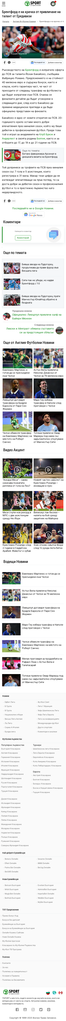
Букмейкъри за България (13, 924)
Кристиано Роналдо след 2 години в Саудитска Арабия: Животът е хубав (17, 547)
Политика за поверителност (14, 971)
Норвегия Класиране (10, 833)
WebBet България (46, 898)
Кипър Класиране (9, 811)
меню (4, 6)
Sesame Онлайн (45, 859)
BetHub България (12, 898)
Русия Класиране (9, 782)
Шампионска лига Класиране (46, 749)
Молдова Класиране (10, 828)
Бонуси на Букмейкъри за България (18, 928)
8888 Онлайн (43, 863)
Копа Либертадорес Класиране (47, 765)
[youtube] (25, 1010)
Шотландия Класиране (11, 778)
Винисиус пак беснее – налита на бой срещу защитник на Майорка (46, 515)
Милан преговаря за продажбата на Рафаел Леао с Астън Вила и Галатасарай (42, 662)
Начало (5, 21)
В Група (8, 710)
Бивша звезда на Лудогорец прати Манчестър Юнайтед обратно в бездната (41, 299)
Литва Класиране (9, 820)
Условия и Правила (10, 976)
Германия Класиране (10, 757)
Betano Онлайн (11, 859)
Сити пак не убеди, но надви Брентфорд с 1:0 (38, 282)
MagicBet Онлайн (12, 893)
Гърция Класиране (41, 792)
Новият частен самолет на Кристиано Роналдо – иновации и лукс (48, 482)
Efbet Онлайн (10, 863)
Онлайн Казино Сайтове (13, 932)
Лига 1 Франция (45, 706)
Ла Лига (8, 723)
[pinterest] (48, 1010)
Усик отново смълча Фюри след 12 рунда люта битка (48, 546)
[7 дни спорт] (33, 3)
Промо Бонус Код (10, 916)
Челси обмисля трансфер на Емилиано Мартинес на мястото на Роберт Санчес (17, 437)
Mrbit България (11, 889)
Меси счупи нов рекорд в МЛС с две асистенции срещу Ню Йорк (17, 515)
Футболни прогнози (11, 941)
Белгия (41, 138)
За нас (5, 967)
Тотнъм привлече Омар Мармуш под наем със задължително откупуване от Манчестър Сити (48, 437)
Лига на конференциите (48, 719)
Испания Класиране (10, 761)
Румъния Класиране (10, 841)
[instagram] (33, 1010)
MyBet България (45, 902)
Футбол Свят (43, 702)
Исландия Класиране (10, 803)
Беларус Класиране (42, 784)
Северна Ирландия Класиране (15, 845)
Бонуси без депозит (11, 920)
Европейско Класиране (43, 757)
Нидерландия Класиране (12, 774)
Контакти (6, 963)
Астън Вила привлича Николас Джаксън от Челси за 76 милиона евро (48, 372)
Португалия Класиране (11, 787)
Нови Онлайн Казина (11, 937)
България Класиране (10, 749)
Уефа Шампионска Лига (48, 710)
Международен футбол (48, 723)
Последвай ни (39, 62)
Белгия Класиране (41, 779)
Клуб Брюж (46, 134)
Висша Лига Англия (13, 719)
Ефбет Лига (10, 702)
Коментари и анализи (47, 731)
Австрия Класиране (42, 775)
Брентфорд (32, 69)
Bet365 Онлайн (11, 871)
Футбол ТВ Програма (11, 949)
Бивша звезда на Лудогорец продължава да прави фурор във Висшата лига (40, 267)
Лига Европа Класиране (44, 753)
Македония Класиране (11, 824)
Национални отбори (14, 714)
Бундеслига (10, 731)
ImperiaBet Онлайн (46, 893)
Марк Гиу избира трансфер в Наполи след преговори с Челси (47, 402)
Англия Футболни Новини (24, 21)
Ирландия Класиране (10, 807)
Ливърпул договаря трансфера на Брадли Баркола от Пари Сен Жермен (15, 404)
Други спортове (45, 727)
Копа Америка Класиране (44, 761)
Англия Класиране (9, 753)
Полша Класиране (9, 837)
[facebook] (17, 1010)
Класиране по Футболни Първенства (19, 945)
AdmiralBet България (47, 889)
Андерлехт (8, 138)
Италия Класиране (9, 765)
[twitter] (41, 1010)
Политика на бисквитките (13, 980)
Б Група (8, 706)
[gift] (53, 3)
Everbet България (46, 885)
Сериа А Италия (12, 727)
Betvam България (13, 885)
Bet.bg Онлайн (44, 867)
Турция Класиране (9, 791)
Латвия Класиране (9, 816)
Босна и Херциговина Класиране (48, 788)
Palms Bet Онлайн (13, 867)
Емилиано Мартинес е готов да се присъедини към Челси (16, 372)
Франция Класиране (10, 770)
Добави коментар (55, 62)
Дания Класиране (9, 799)
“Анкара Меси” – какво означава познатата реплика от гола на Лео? (16, 482)
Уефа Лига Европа (46, 714)
